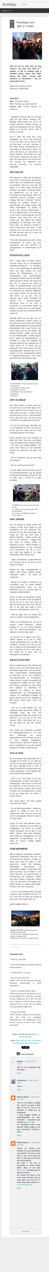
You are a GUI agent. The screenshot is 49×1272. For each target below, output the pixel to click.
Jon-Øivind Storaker (29, 1035)
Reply (19, 1073)
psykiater (28, 1122)
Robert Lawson (23, 1097)
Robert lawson (22, 1142)
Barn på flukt (26, 1040)
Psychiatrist (22, 1170)
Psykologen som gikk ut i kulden (25, 24)
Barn (18, 1040)
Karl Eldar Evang (32, 1043)
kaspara (20, 1061)
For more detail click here (28, 1183)
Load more (25, 1231)
